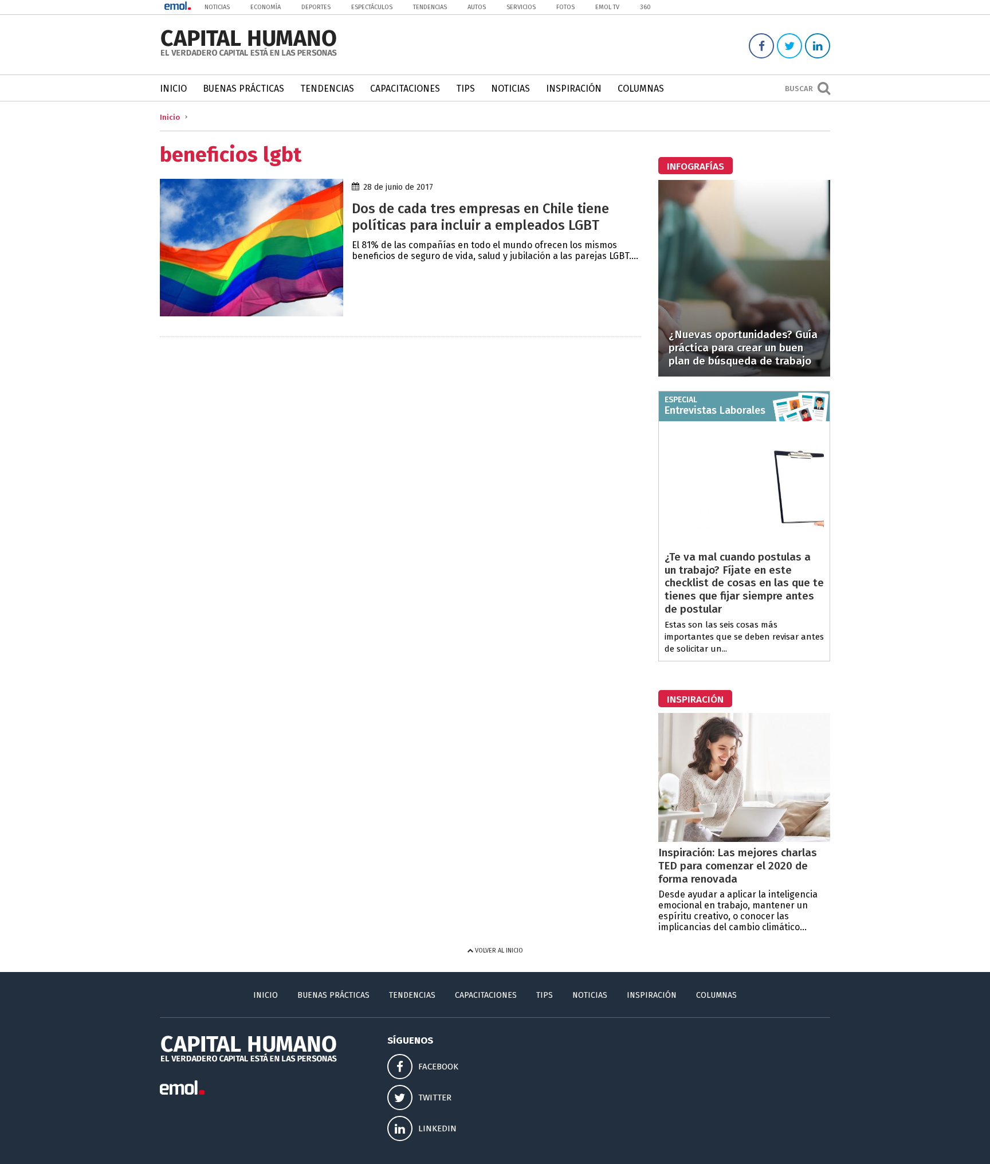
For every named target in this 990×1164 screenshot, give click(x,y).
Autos (476, 7)
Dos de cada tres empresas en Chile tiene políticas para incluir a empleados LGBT (480, 217)
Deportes (316, 7)
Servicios (521, 7)
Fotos (565, 7)
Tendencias (430, 7)
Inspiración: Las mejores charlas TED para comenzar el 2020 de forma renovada (737, 865)
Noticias (217, 7)
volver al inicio (498, 950)
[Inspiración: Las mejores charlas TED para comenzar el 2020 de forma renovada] (744, 838)
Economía (265, 7)
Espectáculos (371, 7)
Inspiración (574, 88)
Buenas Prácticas (243, 88)
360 (645, 7)
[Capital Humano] (248, 54)
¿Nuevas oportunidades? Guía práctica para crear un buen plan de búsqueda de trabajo (743, 347)
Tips (465, 88)
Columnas (641, 88)
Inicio (173, 88)
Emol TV (607, 7)
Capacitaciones (405, 88)
